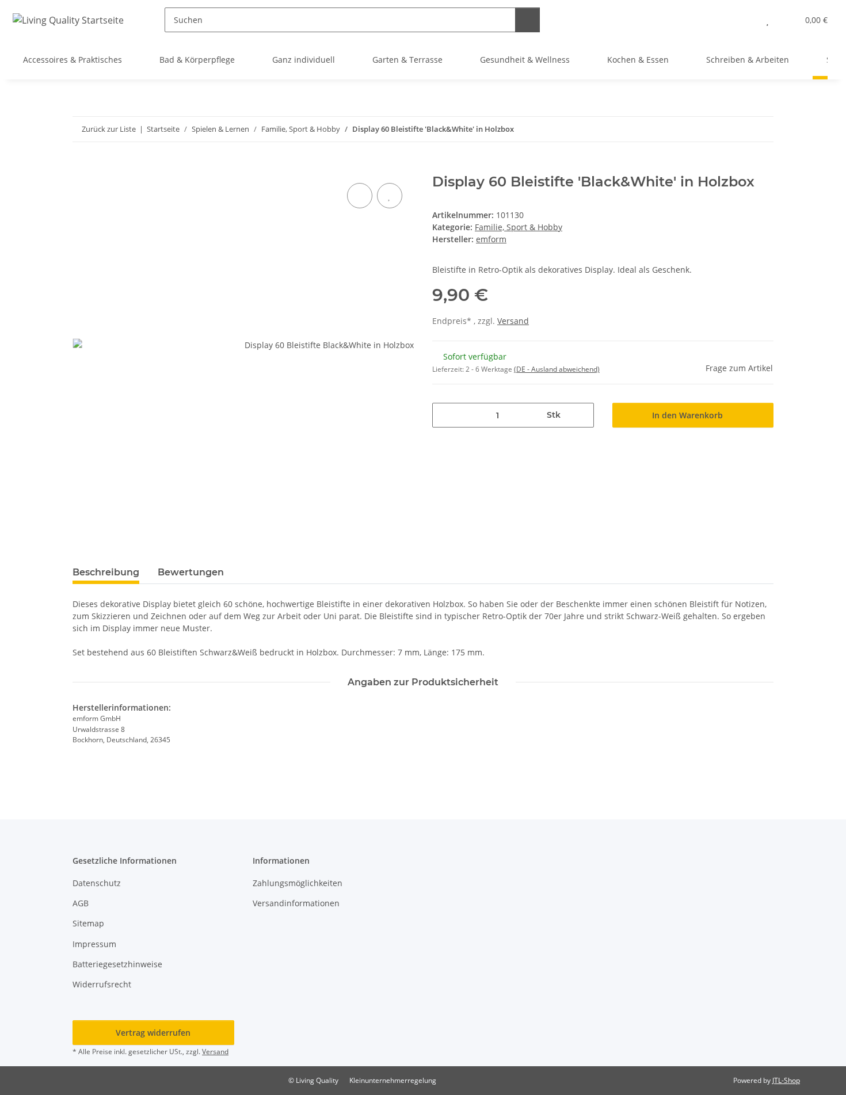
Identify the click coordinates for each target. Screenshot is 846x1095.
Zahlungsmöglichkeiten (297, 882)
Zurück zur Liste (109, 129)
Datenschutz (97, 882)
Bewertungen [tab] (191, 572)
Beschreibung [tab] (106, 572)
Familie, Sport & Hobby (518, 227)
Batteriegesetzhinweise (117, 964)
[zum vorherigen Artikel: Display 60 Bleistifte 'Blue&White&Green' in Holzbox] (736, 129)
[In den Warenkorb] (82, 167)
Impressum (94, 943)
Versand (513, 320)
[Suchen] (527, 19)
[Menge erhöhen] (581, 415)
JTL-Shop (786, 1080)
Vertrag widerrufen (153, 1032)
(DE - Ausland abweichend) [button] (557, 369)
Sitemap (88, 923)
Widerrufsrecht (102, 984)
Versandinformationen (296, 903)
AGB (81, 903)
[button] (744, 20)
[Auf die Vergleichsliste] (359, 195)
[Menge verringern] (445, 415)
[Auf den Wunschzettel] (389, 195)
